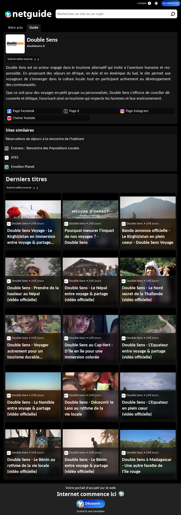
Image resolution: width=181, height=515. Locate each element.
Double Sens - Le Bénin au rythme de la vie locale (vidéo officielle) (31, 466)
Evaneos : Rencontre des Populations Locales (44, 148)
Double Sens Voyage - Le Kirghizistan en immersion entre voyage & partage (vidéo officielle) (31, 237)
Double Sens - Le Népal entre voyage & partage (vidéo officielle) (86, 294)
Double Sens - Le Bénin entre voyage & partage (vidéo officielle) (86, 466)
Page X (74, 111)
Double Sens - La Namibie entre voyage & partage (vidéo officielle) (30, 408)
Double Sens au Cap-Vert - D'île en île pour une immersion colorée (89, 351)
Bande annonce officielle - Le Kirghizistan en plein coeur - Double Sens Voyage (147, 237)
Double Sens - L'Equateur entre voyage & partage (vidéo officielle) (145, 351)
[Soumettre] (172, 13)
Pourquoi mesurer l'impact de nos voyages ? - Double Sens (89, 237)
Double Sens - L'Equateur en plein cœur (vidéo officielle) (145, 408)
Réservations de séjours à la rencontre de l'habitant (45, 139)
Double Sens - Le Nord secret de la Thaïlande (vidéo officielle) (142, 294)
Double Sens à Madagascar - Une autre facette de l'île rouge (147, 466)
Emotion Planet (22, 167)
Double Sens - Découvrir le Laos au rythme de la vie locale (89, 408)
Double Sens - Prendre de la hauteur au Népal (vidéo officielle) (33, 294)
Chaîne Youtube (24, 118)
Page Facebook (23, 111)
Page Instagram (137, 111)
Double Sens (42, 40)
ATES (14, 157)
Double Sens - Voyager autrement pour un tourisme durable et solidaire (28, 351)
